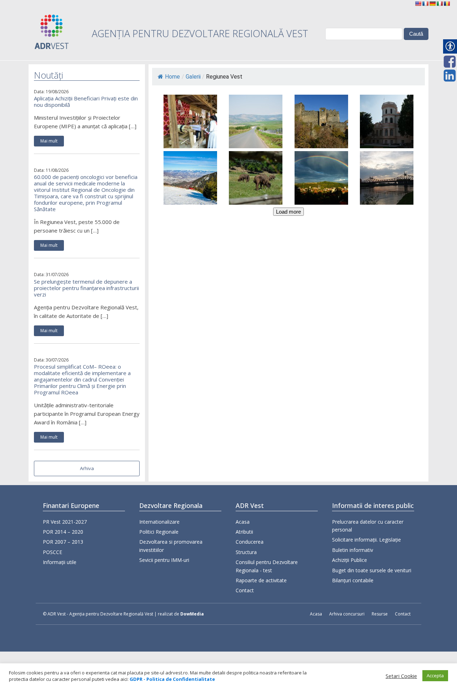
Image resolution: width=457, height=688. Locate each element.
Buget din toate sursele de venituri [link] (371, 570)
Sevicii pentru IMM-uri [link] (164, 560)
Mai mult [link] (48, 141)
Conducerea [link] (249, 541)
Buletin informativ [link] (352, 550)
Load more (288, 212)
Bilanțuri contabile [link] (352, 580)
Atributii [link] (244, 531)
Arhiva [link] (87, 468)
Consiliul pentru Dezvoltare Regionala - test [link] (267, 566)
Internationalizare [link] (159, 521)
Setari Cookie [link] (401, 676)
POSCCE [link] (52, 552)
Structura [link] (246, 552)
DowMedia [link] (192, 614)
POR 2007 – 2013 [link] (63, 541)
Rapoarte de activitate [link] (261, 580)
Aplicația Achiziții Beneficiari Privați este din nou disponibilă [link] (86, 101)
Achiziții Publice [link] (349, 560)
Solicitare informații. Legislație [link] (366, 539)
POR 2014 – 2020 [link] (63, 531)
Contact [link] (245, 590)
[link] (418, 3)
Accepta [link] (435, 675)
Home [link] (172, 76)
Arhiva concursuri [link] (347, 614)
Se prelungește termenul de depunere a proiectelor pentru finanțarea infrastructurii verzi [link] (86, 288)
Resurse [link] (380, 614)
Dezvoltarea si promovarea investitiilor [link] (170, 545)
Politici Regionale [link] (159, 531)
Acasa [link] (243, 521)
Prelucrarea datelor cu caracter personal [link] (367, 525)
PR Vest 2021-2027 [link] (65, 521)
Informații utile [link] (59, 562)
